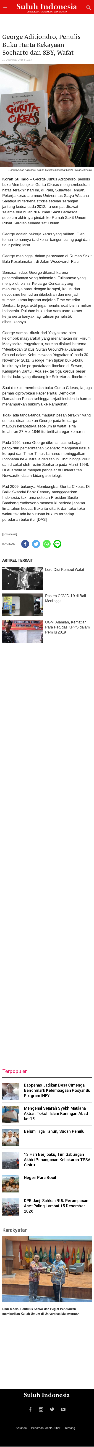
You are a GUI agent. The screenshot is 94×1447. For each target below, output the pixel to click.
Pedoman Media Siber (45, 1428)
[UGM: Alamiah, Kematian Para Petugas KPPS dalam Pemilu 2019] (22, 631)
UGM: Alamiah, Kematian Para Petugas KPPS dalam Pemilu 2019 (67, 627)
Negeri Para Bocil (40, 1177)
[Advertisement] (47, 853)
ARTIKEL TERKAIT (17, 560)
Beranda (21, 1428)
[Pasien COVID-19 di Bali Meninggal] (22, 604)
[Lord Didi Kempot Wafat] (22, 578)
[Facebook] (25, 544)
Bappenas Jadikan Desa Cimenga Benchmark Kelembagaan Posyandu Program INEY (57, 1090)
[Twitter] (36, 544)
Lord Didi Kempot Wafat (64, 570)
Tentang (70, 1428)
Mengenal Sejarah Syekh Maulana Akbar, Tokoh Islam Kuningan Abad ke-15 (56, 1113)
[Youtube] (63, 1409)
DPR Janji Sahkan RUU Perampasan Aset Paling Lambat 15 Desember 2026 (56, 1205)
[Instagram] (41, 1409)
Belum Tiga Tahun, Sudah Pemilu (54, 1131)
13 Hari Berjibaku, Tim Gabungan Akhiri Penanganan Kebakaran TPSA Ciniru (57, 1159)
